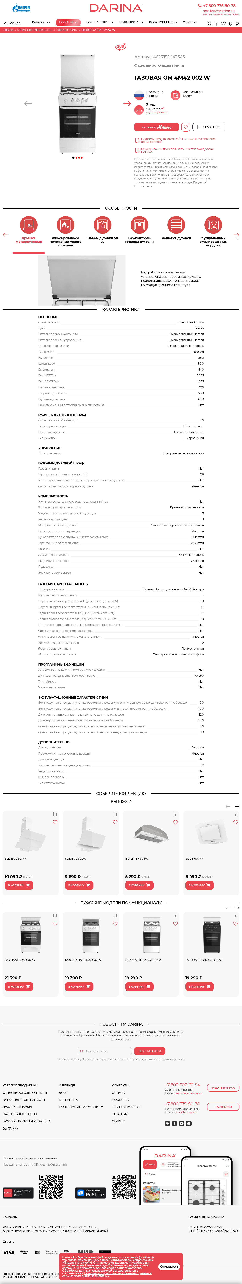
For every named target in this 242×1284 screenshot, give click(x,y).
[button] (73, 158)
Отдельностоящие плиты (25, 1092)
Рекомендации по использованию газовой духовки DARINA (177, 150)
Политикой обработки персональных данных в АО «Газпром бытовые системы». (107, 1275)
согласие (68, 1268)
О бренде (67, 1085)
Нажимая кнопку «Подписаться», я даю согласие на (121, 1059)
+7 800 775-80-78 (219, 5)
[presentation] (27, 104)
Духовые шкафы (17, 1107)
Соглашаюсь (169, 1266)
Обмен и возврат (126, 1107)
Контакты (120, 1085)
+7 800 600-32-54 (182, 1084)
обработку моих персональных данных (157, 1059)
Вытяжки (11, 1128)
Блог (63, 1092)
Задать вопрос (223, 1087)
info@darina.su (187, 1112)
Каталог (38, 22)
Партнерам (223, 1106)
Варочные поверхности (24, 1100)
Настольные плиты (20, 1114)
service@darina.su (219, 11)
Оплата (118, 1092)
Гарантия (120, 1114)
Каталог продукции (20, 1085)
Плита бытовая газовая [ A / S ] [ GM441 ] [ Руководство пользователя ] (178, 140)
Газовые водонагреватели (26, 1121)
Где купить (68, 1100)
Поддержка (129, 22)
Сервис (118, 1121)
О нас (187, 22)
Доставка (120, 1100)
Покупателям (97, 22)
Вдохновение (160, 22)
